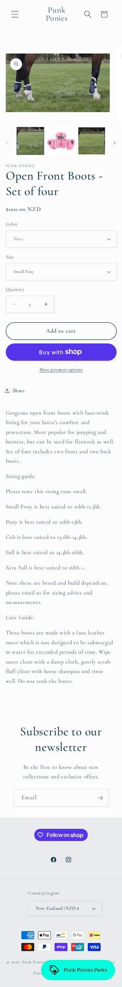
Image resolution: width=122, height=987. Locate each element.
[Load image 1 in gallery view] (30, 140)
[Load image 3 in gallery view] (91, 140)
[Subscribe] (100, 798)
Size (10, 257)
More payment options (61, 369)
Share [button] (19, 390)
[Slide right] (114, 142)
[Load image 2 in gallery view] (61, 140)
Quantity (15, 289)
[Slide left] (7, 142)
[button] (15, 14)
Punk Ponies (33, 962)
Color (12, 224)
